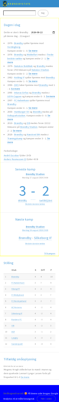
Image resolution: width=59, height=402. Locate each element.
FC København (21, 100)
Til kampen (49, 253)
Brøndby (18, 43)
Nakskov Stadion (40, 69)
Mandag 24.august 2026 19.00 (35, 230)
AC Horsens (16, 307)
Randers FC (16, 319)
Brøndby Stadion (28, 126)
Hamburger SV (21, 111)
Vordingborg (13, 46)
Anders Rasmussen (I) (15, 159)
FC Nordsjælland (18, 301)
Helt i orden (46, 399)
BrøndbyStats (19, 3)
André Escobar (11, 155)
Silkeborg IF (43, 238)
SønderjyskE (45, 200)
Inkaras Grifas (21, 92)
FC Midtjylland (17, 295)
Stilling (8, 263)
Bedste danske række (35, 204)
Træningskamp (15, 138)
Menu (55, 3)
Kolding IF (19, 77)
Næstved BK (33, 134)
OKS (16, 85)
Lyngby (14, 338)
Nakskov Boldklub (23, 66)
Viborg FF (15, 289)
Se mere (33, 50)
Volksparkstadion (16, 115)
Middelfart (32, 54)
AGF (13, 331)
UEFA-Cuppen (14, 96)
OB (28, 123)
